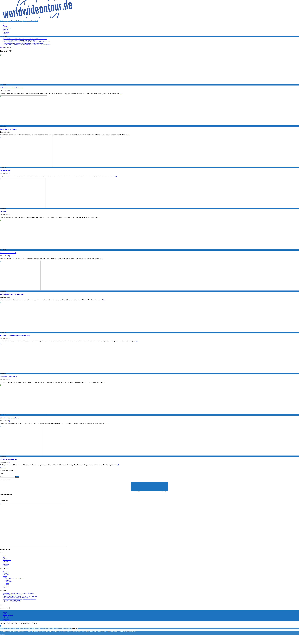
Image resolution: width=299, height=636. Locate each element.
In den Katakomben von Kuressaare (11, 88)
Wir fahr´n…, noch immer (8, 376)
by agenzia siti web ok (136, 491)
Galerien (5, 26)
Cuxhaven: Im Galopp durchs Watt (11, 600)
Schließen (2, 634)
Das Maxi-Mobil (5, 170)
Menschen (5, 573)
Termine (5, 612)
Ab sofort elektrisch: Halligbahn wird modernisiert (15, 597)
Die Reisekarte (6, 619)
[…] (121, 93)
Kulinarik (5, 31)
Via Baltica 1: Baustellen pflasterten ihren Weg (15, 335)
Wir (4, 25)
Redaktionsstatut (7, 28)
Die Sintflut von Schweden (8, 459)
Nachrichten (6, 571)
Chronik (5, 613)
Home (4, 24)
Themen (5, 576)
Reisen (4, 577)
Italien (7, 583)
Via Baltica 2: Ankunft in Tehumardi (12, 294)
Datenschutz (6, 32)
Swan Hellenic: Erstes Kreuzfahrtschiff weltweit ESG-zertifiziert (19, 593)
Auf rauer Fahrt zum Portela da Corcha (12, 594)
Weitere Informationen (65, 628)
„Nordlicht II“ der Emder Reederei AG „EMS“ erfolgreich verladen (19, 599)
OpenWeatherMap (163, 491)
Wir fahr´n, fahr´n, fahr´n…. (9, 418)
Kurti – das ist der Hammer (9, 129)
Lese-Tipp (5, 587)
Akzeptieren (74, 628)
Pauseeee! (3, 211)
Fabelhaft (5, 29)
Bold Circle (6, 574)
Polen (7, 584)
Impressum (5, 33)
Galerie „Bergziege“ (8, 615)
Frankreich (9, 581)
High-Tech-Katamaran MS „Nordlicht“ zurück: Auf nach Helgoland (20, 596)
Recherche (5, 585)
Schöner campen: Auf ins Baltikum (11, 601)
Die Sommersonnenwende (8, 253)
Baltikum (8, 580)
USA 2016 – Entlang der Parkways (15, 578)
